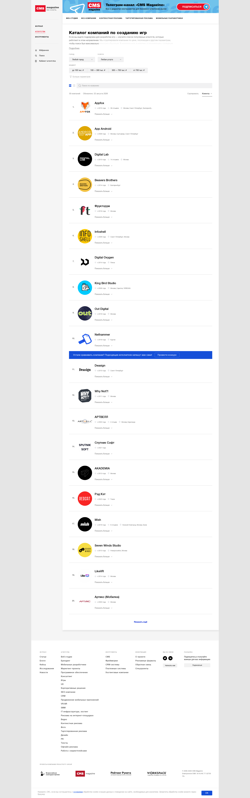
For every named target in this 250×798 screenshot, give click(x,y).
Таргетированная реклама (74, 731)
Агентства (40, 31)
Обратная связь (143, 665)
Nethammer (102, 334)
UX (62, 684)
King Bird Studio (105, 283)
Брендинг (65, 661)
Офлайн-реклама (69, 747)
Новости (44, 672)
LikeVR (99, 571)
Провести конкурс (167, 355)
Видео (64, 719)
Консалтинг (66, 676)
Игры (63, 680)
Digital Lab (102, 154)
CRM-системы (112, 665)
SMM (63, 708)
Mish (98, 519)
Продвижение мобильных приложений (80, 700)
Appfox (99, 103)
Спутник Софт (104, 442)
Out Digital (101, 309)
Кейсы (43, 665)
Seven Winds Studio (108, 545)
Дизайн (64, 735)
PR (62, 739)
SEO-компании (68, 692)
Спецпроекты (141, 668)
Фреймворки (112, 661)
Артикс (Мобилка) (107, 597)
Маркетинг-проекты (70, 668)
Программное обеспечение (74, 672)
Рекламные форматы (145, 661)
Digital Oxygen (104, 257)
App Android (103, 128)
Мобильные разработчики (73, 665)
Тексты (64, 743)
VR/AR (64, 704)
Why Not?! (101, 391)
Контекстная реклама (71, 723)
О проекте (140, 657)
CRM (63, 696)
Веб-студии (66, 657)
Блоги (43, 661)
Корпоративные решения (73, 688)
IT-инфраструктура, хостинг (74, 712)
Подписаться (197, 665)
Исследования (47, 668)
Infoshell (100, 231)
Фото (63, 727)
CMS (108, 657)
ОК (206, 793)
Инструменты (42, 37)
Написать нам (170, 665)
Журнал (39, 26)
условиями (78, 792)
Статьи (43, 657)
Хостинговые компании (117, 672)
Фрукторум (102, 206)
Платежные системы (116, 668)
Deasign (100, 365)
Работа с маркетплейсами (74, 751)
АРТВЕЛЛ (101, 417)
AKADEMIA (102, 468)
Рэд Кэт (100, 494)
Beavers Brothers (106, 180)
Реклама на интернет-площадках (77, 715)
